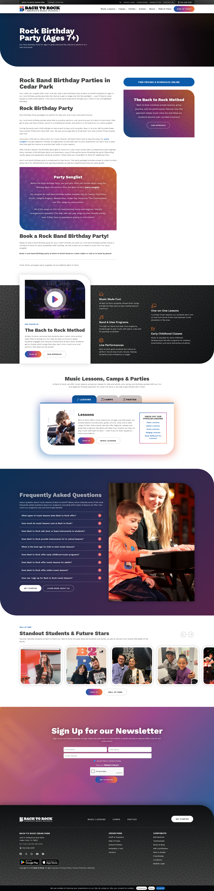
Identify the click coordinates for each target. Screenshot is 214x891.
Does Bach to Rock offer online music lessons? (45, 570)
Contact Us (168, 2)
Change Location (55, 2)
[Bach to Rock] (40, 9)
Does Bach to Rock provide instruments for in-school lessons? (53, 539)
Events (142, 9)
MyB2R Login (129, 2)
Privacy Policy (65, 868)
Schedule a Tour (116, 848)
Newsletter (155, 2)
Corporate (160, 833)
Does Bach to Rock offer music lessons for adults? (47, 562)
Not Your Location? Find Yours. (31, 844)
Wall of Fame (164, 9)
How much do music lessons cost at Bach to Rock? (47, 523)
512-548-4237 (186, 2)
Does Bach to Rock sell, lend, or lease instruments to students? (53, 531)
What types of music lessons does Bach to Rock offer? (49, 515)
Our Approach (158, 125)
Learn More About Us (58, 588)
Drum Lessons (153, 429)
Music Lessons (108, 9)
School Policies (115, 845)
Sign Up (33, 354)
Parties (132, 9)
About (152, 9)
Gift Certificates (160, 848)
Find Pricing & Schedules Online (159, 82)
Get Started (30, 588)
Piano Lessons (153, 422)
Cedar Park (115, 833)
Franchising (142, 2)
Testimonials (159, 841)
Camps (122, 9)
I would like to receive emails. (108, 761)
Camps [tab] (108, 399)
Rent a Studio (159, 852)
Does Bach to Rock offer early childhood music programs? (50, 554)
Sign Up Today (184, 9)
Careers (112, 852)
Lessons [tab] (85, 399)
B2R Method (158, 837)
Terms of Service (79, 868)
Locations (157, 860)
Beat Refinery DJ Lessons (153, 437)
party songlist (92, 187)
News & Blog (159, 845)
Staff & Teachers (116, 837)
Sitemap (91, 868)
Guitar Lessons (153, 426)
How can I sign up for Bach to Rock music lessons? (47, 578)
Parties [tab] (131, 399)
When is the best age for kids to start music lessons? (48, 547)
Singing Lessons (153, 432)
